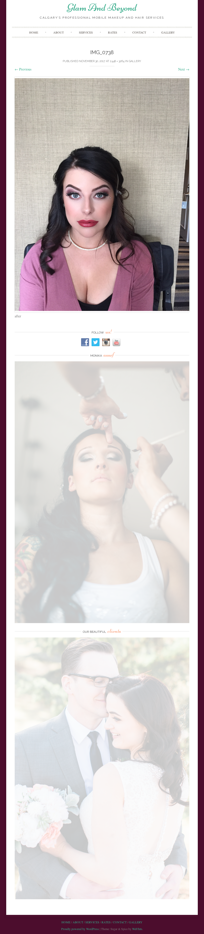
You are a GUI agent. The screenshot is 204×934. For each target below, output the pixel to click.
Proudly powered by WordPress (80, 929)
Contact (139, 32)
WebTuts (137, 929)
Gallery (168, 32)
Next (183, 69)
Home (33, 32)
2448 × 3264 (117, 61)
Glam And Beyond (102, 7)
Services (86, 32)
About (58, 32)
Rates (112, 32)
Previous (23, 69)
